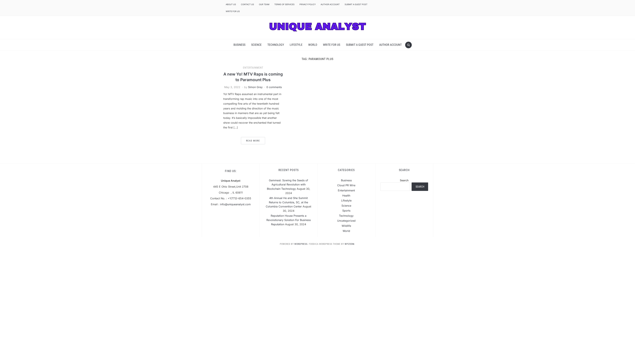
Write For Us (233, 11)
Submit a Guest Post (356, 4)
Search (404, 180)
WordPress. (301, 244)
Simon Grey (255, 87)
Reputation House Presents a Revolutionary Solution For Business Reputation (288, 220)
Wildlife (346, 225)
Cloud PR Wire (346, 185)
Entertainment (253, 67)
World (312, 44)
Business (239, 44)
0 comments (274, 87)
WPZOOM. (350, 244)
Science (256, 44)
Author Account (330, 4)
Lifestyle (296, 44)
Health (346, 195)
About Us (231, 4)
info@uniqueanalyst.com (235, 204)
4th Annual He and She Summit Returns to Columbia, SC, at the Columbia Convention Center (287, 202)
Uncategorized (346, 220)
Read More (253, 140)
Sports (346, 210)
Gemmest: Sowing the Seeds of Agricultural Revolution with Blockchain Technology (287, 184)
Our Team (264, 4)
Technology (275, 44)
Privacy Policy (307, 4)
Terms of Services (284, 4)
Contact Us (247, 4)
